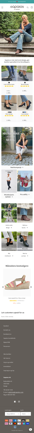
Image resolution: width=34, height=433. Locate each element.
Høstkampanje (15, 167)
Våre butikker (7, 354)
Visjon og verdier (8, 362)
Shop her (17, 41)
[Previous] (3, 287)
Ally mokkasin (8, 254)
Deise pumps (9, 114)
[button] (2, 7)
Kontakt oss (6, 330)
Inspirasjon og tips (8, 370)
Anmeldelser (7, 366)
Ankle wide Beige (9, 226)
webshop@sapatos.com (15, 392)
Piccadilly (24, 194)
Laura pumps (24, 114)
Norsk (23, 414)
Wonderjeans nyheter (9, 196)
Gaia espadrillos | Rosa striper (16, 298)
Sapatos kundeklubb (9, 338)
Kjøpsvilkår (6, 342)
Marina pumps (25, 84)
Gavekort (6, 326)
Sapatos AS (20, 430)
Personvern (6, 346)
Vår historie (6, 358)
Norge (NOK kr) (11, 414)
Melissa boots (24, 226)
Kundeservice (7, 334)
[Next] (31, 287)
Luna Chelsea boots (9, 84)
